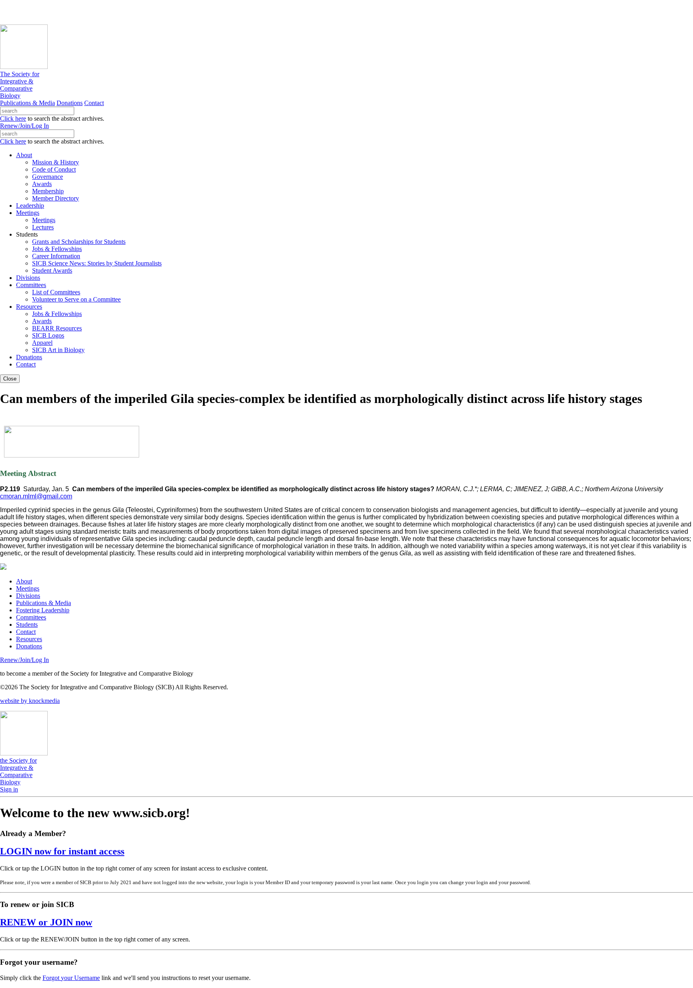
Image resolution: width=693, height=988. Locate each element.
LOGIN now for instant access (62, 851)
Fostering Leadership (42, 610)
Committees (31, 617)
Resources (29, 639)
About (24, 581)
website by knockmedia (30, 700)
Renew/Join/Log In (24, 125)
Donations (70, 102)
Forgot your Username (71, 977)
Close (9, 379)
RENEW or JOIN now (46, 922)
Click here (13, 118)
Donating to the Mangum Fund (219, 11)
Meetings (27, 588)
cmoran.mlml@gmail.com (36, 496)
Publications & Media (27, 102)
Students (27, 624)
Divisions (28, 595)
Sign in (9, 789)
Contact (94, 102)
